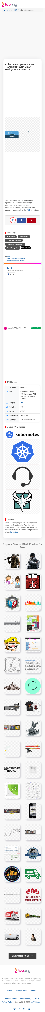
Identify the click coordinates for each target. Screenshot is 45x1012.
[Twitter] (14, 1009)
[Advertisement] (22, 37)
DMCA (36, 999)
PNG (15, 10)
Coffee (11, 274)
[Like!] (13, 220)
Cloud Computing (12, 248)
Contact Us (14, 532)
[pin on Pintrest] (17, 556)
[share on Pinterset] (31, 220)
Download (36, 328)
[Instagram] (24, 1009)
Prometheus (24, 236)
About (9, 990)
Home (7, 10)
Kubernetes (11, 236)
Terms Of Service (10, 999)
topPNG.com (35, 1002)
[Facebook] (21, 220)
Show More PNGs (21, 956)
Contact (33, 990)
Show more (25, 248)
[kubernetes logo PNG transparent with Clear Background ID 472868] (22, 452)
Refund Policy (7, 1002)
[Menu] (40, 4)
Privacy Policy (25, 999)
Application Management (15, 244)
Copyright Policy (21, 990)
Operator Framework (14, 240)
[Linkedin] (29, 1009)
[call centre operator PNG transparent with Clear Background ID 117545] (22, 477)
